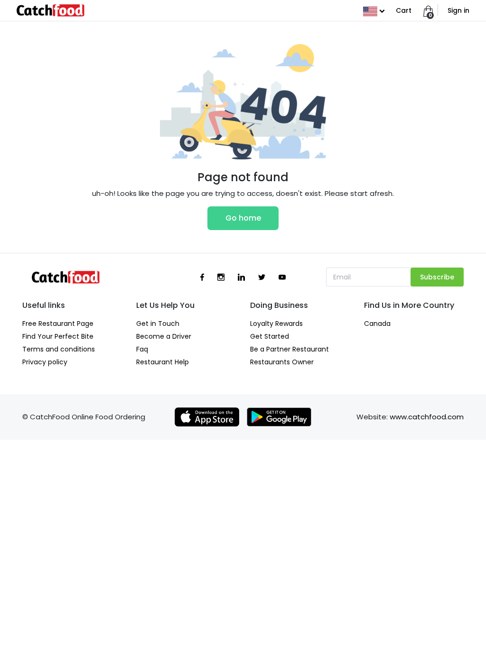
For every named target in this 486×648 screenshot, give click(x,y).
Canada (377, 323)
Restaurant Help (162, 362)
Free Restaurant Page (57, 323)
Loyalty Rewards (276, 323)
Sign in (458, 10)
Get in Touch (157, 323)
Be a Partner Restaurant (289, 349)
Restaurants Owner (282, 362)
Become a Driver (163, 336)
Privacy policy (44, 362)
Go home (243, 218)
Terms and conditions (58, 349)
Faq (142, 349)
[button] (373, 10)
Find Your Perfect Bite (57, 336)
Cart (403, 10)
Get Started (269, 336)
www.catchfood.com (427, 417)
